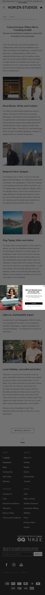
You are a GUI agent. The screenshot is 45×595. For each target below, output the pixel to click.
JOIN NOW (33, 303)
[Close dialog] (44, 286)
